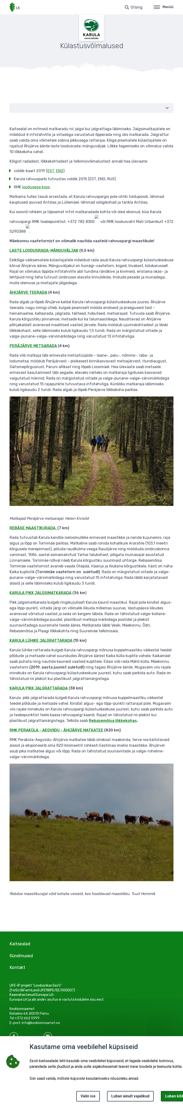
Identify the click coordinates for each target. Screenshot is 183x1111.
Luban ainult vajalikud (130, 1096)
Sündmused (21, 955)
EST (50, 171)
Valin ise (88, 1096)
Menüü (168, 7)
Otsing (136, 7)
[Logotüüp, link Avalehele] (15, 7)
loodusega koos (36, 187)
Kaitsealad (20, 943)
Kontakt (17, 967)
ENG (59, 171)
